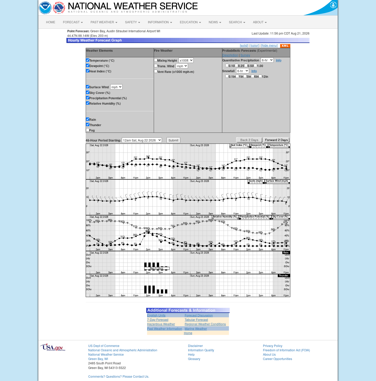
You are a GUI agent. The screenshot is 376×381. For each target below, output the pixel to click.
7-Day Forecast (157, 319)
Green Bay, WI (98, 358)
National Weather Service (106, 354)
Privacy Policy (272, 345)
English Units (156, 315)
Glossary (194, 358)
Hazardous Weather (161, 324)
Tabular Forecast (196, 319)
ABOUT (258, 22)
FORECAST (71, 22)
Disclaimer (195, 345)
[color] (254, 45)
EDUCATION (189, 22)
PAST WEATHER (103, 22)
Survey (245, 55)
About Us (269, 354)
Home (188, 333)
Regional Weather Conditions (205, 324)
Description (230, 55)
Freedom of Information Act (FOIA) (286, 350)
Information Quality (201, 350)
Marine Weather (196, 328)
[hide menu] (269, 45)
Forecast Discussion (199, 315)
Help (191, 354)
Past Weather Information (164, 328)
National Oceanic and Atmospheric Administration (122, 350)
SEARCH (236, 22)
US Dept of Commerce (103, 345)
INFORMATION (159, 22)
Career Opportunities (277, 358)
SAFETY (131, 22)
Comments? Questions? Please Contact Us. (118, 376)
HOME (50, 22)
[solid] (244, 45)
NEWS (214, 22)
